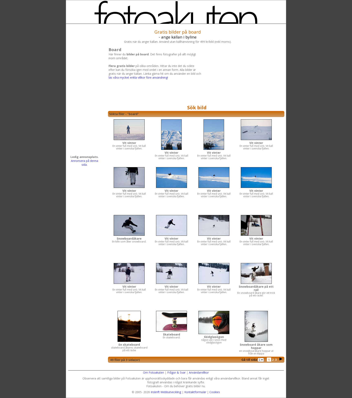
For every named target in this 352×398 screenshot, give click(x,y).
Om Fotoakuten (153, 372)
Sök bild (197, 107)
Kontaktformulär (195, 392)
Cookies (214, 392)
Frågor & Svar (176, 372)
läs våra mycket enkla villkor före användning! (138, 77)
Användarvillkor (199, 372)
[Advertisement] (242, 74)
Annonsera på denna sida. (84, 163)
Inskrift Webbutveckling (166, 392)
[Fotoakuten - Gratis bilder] (176, 12)
